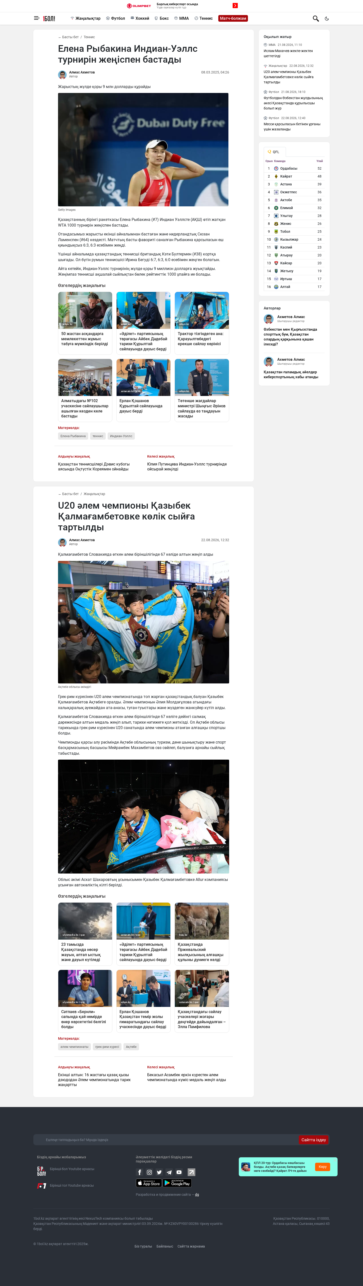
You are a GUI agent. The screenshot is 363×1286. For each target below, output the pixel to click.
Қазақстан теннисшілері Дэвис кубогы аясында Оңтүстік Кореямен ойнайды (94, 466)
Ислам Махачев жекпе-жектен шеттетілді (288, 53)
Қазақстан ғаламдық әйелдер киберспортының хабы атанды (291, 374)
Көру (323, 1167)
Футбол (118, 18)
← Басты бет (68, 37)
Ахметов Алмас (291, 317)
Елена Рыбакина (73, 436)
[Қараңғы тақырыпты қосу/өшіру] (327, 18)
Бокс (164, 18)
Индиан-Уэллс (121, 436)
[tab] (275, 152)
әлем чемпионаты (74, 1047)
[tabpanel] (294, 225)
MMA (184, 18)
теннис (98, 436)
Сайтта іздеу (314, 1139)
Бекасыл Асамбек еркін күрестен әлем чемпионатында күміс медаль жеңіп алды (186, 1077)
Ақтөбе (131, 1047)
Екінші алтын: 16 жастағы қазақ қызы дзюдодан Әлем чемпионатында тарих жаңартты (94, 1079)
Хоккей (142, 18)
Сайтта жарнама (191, 1246)
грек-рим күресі (107, 1047)
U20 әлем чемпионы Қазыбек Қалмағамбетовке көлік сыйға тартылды (289, 77)
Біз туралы (143, 1246)
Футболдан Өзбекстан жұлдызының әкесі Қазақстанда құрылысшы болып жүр (293, 103)
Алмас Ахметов (82, 72)
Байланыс (165, 1246)
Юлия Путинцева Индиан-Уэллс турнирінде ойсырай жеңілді (187, 466)
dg (197, 1195)
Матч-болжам (233, 18)
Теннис (206, 18)
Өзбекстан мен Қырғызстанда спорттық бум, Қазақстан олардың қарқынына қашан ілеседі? (290, 336)
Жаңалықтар (88, 18)
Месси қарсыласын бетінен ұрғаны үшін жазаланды (292, 126)
